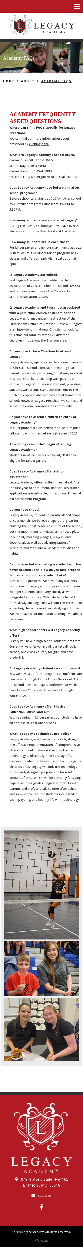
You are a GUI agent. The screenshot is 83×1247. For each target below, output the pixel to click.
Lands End (45, 679)
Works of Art (68, 679)
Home (9, 81)
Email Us (44, 1196)
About (28, 81)
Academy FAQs (56, 81)
